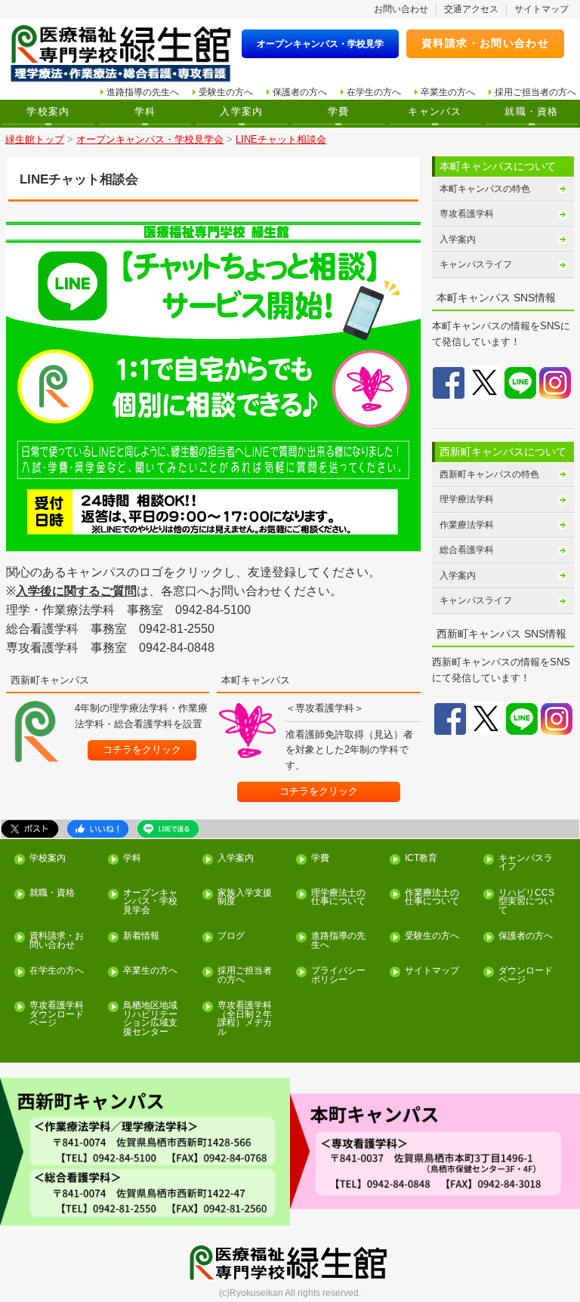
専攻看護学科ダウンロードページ (56, 1014)
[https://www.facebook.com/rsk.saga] (450, 718)
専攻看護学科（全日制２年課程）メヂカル (245, 1018)
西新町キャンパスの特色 (489, 474)
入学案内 (241, 111)
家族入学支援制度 (245, 897)
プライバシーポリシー (338, 975)
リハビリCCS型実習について (526, 902)
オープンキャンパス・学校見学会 (150, 902)
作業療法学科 (467, 524)
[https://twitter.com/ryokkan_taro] (486, 718)
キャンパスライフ (476, 264)
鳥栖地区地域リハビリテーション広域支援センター (150, 1018)
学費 (339, 111)
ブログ (231, 936)
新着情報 (141, 936)
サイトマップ (541, 9)
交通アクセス (471, 9)
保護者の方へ (300, 92)
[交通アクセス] (145, 1152)
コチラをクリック (142, 749)
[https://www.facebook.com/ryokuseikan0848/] (448, 381)
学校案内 (47, 111)
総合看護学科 (467, 549)
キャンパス (434, 111)
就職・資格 (531, 111)
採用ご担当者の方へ (535, 92)
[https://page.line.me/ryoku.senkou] (247, 730)
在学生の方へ (374, 92)
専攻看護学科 (467, 213)
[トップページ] (121, 54)
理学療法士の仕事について (338, 897)
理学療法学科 (467, 499)
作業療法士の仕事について (432, 897)
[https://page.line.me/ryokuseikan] (36, 731)
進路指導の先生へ (142, 92)
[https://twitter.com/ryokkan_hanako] (484, 381)
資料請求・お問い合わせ (485, 43)
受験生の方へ (226, 92)
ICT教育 (421, 858)
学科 (145, 111)
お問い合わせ (401, 9)
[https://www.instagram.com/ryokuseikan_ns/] (555, 381)
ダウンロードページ (525, 975)
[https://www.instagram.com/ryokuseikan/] (556, 718)
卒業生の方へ (448, 92)
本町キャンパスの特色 (485, 188)
